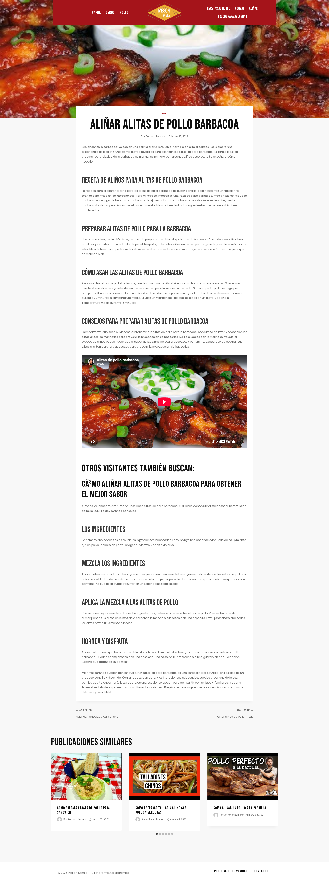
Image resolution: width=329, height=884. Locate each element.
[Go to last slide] (58, 791)
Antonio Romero (155, 137)
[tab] (157, 834)
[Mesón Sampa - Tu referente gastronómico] (164, 12)
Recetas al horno (218, 8)
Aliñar (253, 8)
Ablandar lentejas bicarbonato (97, 714)
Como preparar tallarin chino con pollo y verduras (161, 810)
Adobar (239, 8)
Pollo (124, 12)
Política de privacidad (231, 871)
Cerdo (110, 12)
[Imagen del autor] (59, 819)
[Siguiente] (270, 791)
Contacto (261, 871)
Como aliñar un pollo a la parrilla (239, 808)
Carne (96, 12)
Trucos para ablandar (232, 16)
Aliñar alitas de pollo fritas (235, 714)
